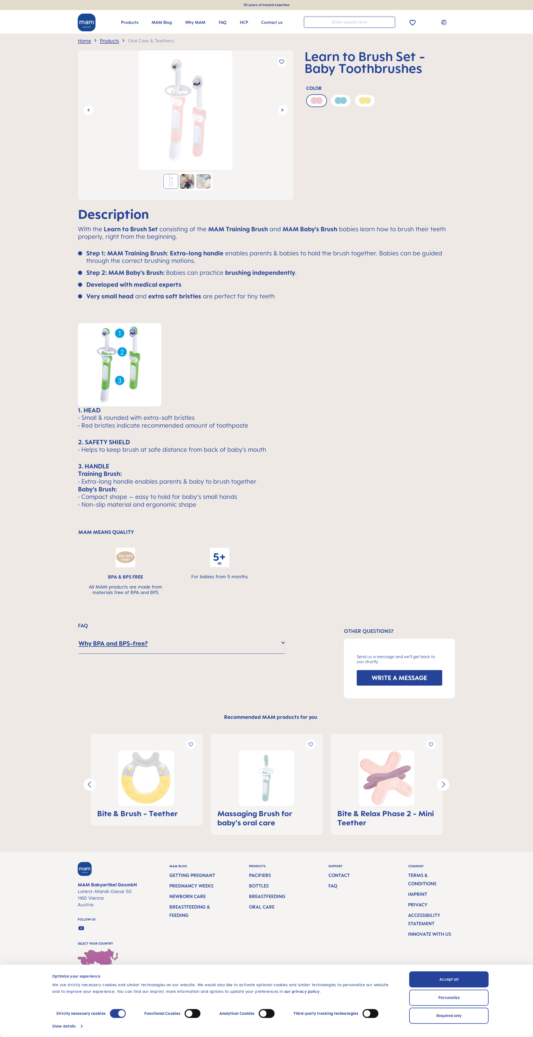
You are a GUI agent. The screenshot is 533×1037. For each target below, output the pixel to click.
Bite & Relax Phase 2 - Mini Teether (385, 818)
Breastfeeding (267, 896)
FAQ (332, 886)
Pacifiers (260, 875)
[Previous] (88, 110)
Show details (64, 1026)
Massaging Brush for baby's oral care (254, 818)
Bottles (259, 886)
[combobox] (349, 22)
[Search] (389, 21)
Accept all (449, 979)
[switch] (192, 1013)
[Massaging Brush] (266, 778)
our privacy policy (302, 991)
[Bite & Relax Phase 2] (386, 778)
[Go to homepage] (86, 22)
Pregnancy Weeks (191, 886)
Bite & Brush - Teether (137, 813)
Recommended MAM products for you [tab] (270, 717)
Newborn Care (187, 896)
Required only (449, 1015)
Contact (339, 875)
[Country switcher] (444, 22)
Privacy (418, 904)
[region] (185, 125)
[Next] (283, 110)
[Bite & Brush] (146, 778)
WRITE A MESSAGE (399, 677)
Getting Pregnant (192, 875)
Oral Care (262, 907)
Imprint (417, 894)
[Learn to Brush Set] (185, 110)
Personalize (449, 997)
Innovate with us (429, 934)
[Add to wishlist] (282, 62)
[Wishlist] (412, 22)
